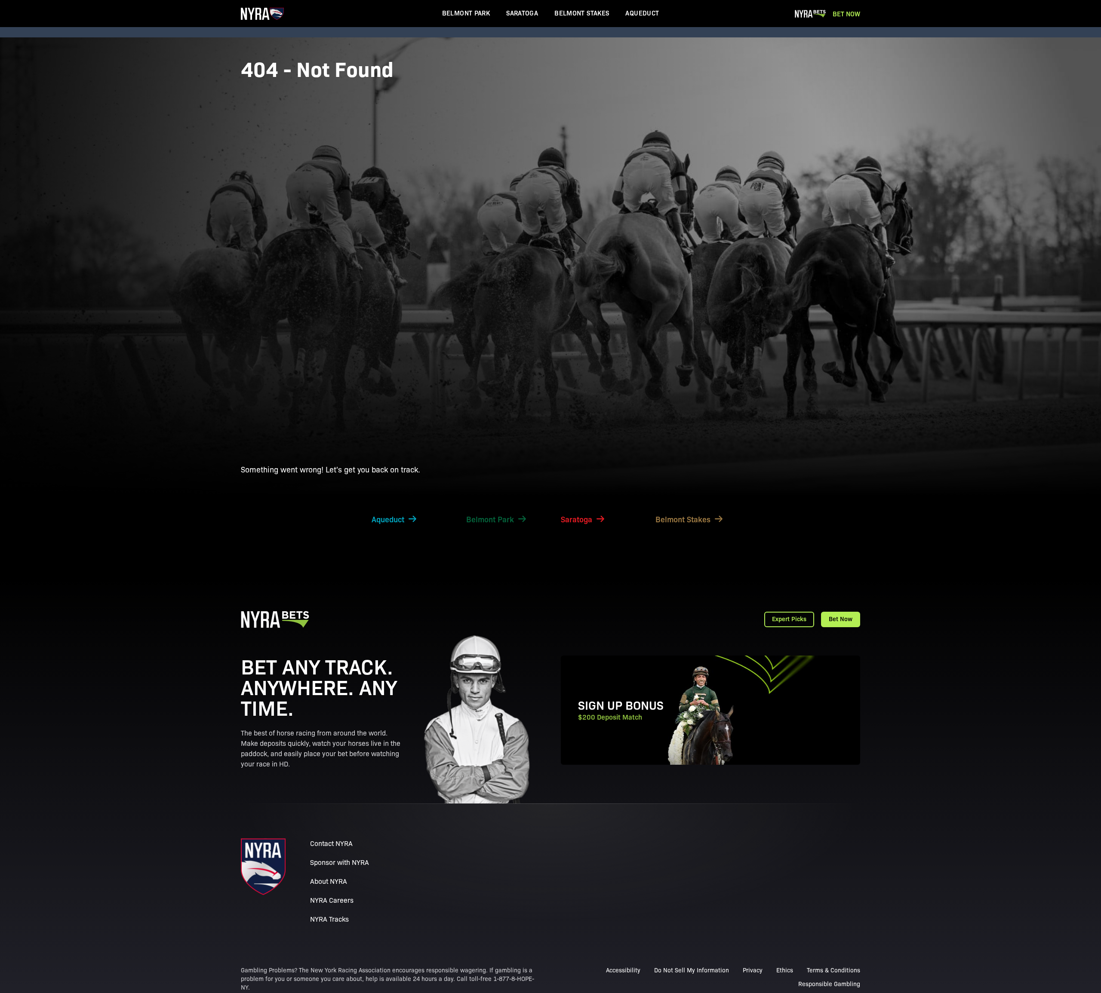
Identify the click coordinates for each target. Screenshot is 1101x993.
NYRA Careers (332, 899)
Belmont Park (466, 12)
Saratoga (522, 12)
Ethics (784, 970)
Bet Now (846, 13)
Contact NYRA (331, 843)
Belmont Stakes (581, 12)
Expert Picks (789, 618)
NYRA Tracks (329, 918)
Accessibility (623, 970)
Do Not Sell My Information (691, 970)
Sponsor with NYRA (339, 862)
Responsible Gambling (829, 983)
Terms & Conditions (833, 970)
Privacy (753, 970)
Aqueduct (642, 12)
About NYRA (328, 881)
